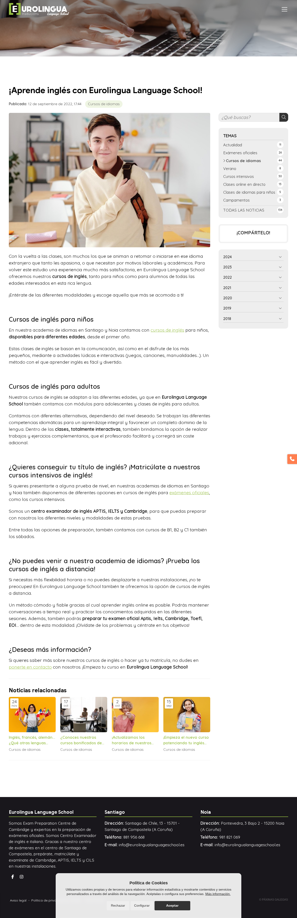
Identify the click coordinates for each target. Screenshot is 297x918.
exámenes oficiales (189, 492)
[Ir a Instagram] (21, 877)
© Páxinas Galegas (273, 899)
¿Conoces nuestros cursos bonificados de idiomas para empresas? (83, 740)
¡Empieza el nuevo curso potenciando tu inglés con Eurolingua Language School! (186, 740)
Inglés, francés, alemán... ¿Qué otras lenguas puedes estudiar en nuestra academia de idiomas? (32, 740)
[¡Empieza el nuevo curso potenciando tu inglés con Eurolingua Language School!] (186, 714)
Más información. (218, 894)
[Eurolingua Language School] (39, 9)
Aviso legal (18, 900)
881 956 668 (134, 837)
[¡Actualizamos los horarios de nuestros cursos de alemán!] (135, 714)
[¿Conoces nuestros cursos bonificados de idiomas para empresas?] (83, 714)
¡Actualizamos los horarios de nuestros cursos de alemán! (131, 740)
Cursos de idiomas (104, 103)
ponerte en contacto (30, 667)
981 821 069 (229, 837)
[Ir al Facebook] (12, 877)
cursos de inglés (167, 330)
